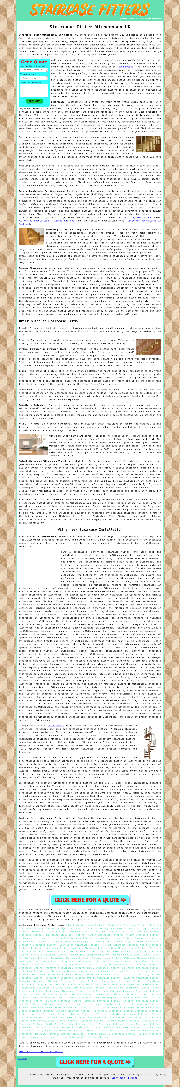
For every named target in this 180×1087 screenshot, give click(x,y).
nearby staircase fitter (87, 749)
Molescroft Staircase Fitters (51, 974)
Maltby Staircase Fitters (88, 1014)
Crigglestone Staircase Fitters (40, 988)
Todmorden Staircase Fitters (65, 1017)
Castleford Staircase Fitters (65, 991)
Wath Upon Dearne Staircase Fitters (54, 1007)
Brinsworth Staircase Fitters (79, 945)
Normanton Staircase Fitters (115, 994)
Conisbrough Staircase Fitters (88, 1037)
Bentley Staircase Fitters (87, 965)
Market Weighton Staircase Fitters (137, 941)
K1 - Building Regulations (134, 217)
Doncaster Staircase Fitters (38, 945)
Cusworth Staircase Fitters (48, 1037)
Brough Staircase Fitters (143, 1024)
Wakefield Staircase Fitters (128, 932)
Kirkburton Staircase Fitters (38, 938)
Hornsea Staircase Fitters (113, 961)
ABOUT (124, 19)
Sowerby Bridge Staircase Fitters (128, 1021)
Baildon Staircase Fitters (122, 1027)
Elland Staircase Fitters (49, 965)
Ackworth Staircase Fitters (74, 994)
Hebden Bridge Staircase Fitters (69, 928)
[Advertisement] (39, 567)
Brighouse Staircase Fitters (128, 965)
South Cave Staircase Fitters (66, 1024)
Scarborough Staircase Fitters (92, 941)
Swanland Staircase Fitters (64, 1001)
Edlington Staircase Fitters (141, 968)
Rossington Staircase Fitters (69, 958)
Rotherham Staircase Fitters (116, 971)
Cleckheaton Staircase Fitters (140, 1007)
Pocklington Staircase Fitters (127, 925)
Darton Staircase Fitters (105, 935)
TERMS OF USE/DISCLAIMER (150, 19)
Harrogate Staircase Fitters (65, 935)
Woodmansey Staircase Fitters (113, 1011)
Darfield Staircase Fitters (97, 1031)
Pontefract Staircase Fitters (65, 968)
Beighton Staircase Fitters (87, 932)
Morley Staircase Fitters (76, 938)
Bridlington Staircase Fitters (140, 984)
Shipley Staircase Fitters (83, 998)
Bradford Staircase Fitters (142, 978)
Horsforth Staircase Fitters (114, 938)
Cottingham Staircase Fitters (38, 961)
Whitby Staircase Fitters (104, 978)
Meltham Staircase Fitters (92, 974)
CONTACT (133, 19)
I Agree (132, 1078)
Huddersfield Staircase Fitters (89, 955)
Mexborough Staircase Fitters (131, 955)
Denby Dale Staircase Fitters (50, 948)
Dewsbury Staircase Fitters (141, 991)
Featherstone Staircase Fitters (128, 988)
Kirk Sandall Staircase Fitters (39, 971)
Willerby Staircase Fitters (142, 1001)
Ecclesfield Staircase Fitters (122, 981)
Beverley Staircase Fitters (103, 1001)
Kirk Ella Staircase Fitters (129, 948)
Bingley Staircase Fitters (79, 981)
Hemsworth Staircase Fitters (66, 951)
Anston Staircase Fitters (49, 1014)
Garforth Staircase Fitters (90, 948)
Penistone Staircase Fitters (74, 1004)
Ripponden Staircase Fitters (107, 1017)
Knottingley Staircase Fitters (50, 941)
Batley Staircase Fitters (79, 971)
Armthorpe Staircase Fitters (38, 1027)
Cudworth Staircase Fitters (38, 981)
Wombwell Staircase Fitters (81, 1027)
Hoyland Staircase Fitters (119, 945)
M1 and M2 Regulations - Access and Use (46, 221)
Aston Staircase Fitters (47, 998)
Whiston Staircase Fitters (78, 1034)
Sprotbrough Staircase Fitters (110, 951)
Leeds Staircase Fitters (61, 1031)
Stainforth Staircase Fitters (38, 1034)
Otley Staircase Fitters (77, 961)
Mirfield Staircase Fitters (48, 955)
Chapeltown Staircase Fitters (84, 988)
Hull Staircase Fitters (104, 991)
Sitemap (22, 1059)
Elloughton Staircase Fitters (65, 978)
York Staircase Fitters (106, 958)
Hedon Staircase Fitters (101, 984)
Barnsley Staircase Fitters (117, 1034)
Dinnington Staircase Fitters (121, 998)
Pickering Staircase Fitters (115, 928)
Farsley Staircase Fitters (48, 1021)
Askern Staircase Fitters (131, 974)
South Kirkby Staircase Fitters (139, 1031)
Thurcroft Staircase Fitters (99, 1007)
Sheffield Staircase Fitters (85, 925)
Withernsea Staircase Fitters (64, 984)
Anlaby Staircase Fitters (143, 935)
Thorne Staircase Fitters (49, 932)
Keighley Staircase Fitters (129, 1014)
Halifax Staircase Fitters (36, 1004)
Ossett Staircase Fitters (35, 1011)
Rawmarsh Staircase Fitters (73, 1011)
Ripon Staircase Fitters (35, 994)
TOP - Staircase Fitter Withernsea (41, 1051)
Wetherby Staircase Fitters (142, 958)
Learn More (118, 1078)
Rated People (125, 67)
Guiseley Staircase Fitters (86, 1021)
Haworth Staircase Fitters (112, 1004)
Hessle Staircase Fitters (106, 1024)
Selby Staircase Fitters (103, 968)
